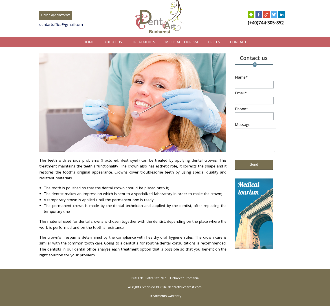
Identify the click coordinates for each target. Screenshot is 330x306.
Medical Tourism (181, 43)
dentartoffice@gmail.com (61, 25)
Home (89, 43)
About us (113, 43)
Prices (214, 43)
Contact (238, 43)
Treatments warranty (165, 296)
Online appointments (55, 15)
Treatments (143, 43)
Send (254, 164)
